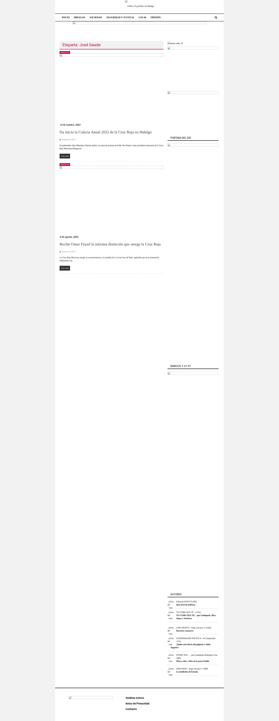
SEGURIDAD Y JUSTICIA (120, 17)
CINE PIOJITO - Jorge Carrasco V (190, 628)
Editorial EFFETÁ (184, 602)
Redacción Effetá (68, 140)
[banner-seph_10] (175, 43)
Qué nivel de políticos (185, 605)
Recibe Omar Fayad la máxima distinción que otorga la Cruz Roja (110, 244)
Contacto (131, 709)
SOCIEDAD (96, 17)
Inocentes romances (184, 631)
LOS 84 (142, 17)
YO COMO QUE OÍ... (185, 612)
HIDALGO (79, 17)
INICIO (66, 17)
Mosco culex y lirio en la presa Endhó (192, 661)
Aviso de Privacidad (137, 703)
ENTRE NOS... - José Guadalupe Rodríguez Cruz (196, 655)
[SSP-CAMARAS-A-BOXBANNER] (193, 68)
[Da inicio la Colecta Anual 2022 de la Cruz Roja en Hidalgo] (111, 88)
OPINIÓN (156, 17)
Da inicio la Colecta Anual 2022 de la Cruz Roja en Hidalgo (106, 132)
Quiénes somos (135, 697)
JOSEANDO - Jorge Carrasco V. (189, 669)
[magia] (193, 112)
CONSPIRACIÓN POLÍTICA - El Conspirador (195, 638)
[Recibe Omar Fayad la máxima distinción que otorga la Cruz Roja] (111, 200)
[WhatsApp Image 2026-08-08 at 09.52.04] (139, 29)
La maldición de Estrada (187, 672)
